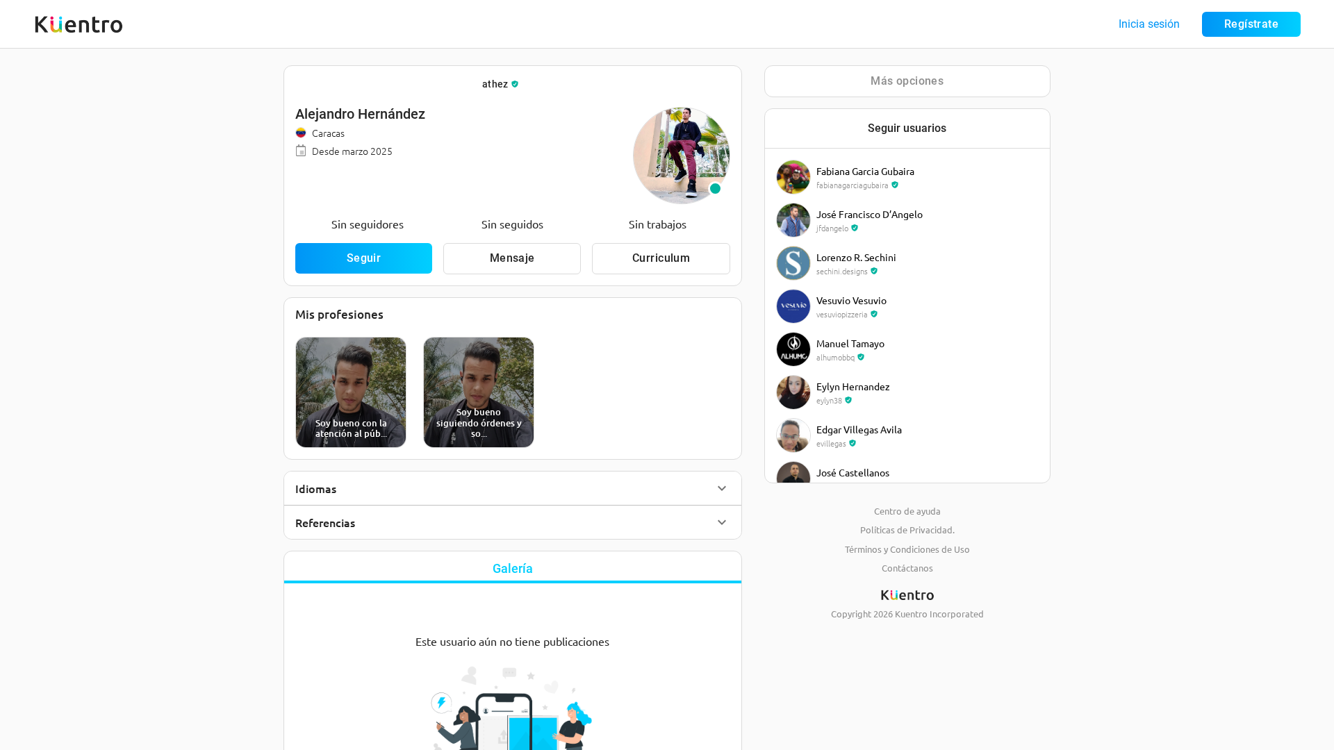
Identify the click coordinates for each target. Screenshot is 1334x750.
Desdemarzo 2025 (352, 150)
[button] (512, 488)
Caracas (328, 132)
